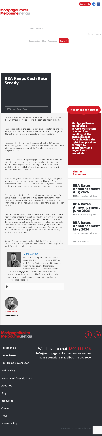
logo (15, 12)
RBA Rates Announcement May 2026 (85, 226)
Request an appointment (84, 109)
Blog (44, 41)
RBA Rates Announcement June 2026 (85, 207)
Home (31, 28)
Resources (52, 41)
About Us (40, 28)
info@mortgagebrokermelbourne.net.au (63, 353)
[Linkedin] (7, 286)
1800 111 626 (79, 348)
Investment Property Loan (16, 378)
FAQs (4, 415)
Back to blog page (81, 241)
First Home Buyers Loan (15, 362)
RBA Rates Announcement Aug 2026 (85, 189)
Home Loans (93, 34)
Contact (63, 41)
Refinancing (8, 370)
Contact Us (85, 4)
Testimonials (34, 41)
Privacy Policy (9, 423)
